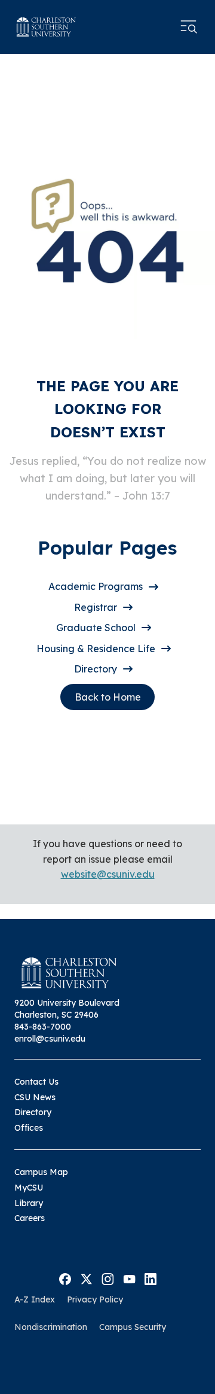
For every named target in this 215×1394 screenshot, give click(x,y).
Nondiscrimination (50, 1327)
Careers (29, 1218)
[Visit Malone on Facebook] (65, 1278)
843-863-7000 (42, 1026)
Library (28, 1203)
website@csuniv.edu (108, 874)
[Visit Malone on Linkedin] (150, 1278)
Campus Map (41, 1172)
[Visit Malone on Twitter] (86, 1278)
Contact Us (36, 1081)
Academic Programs (95, 586)
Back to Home (108, 697)
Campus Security (132, 1327)
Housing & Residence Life (95, 648)
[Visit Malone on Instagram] (108, 1278)
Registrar (95, 607)
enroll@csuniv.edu (49, 1038)
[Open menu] (188, 27)
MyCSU (28, 1187)
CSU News (35, 1097)
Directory (95, 668)
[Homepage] (46, 27)
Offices (28, 1127)
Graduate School (96, 627)
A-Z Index (34, 1299)
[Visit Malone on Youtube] (129, 1278)
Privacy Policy (95, 1299)
